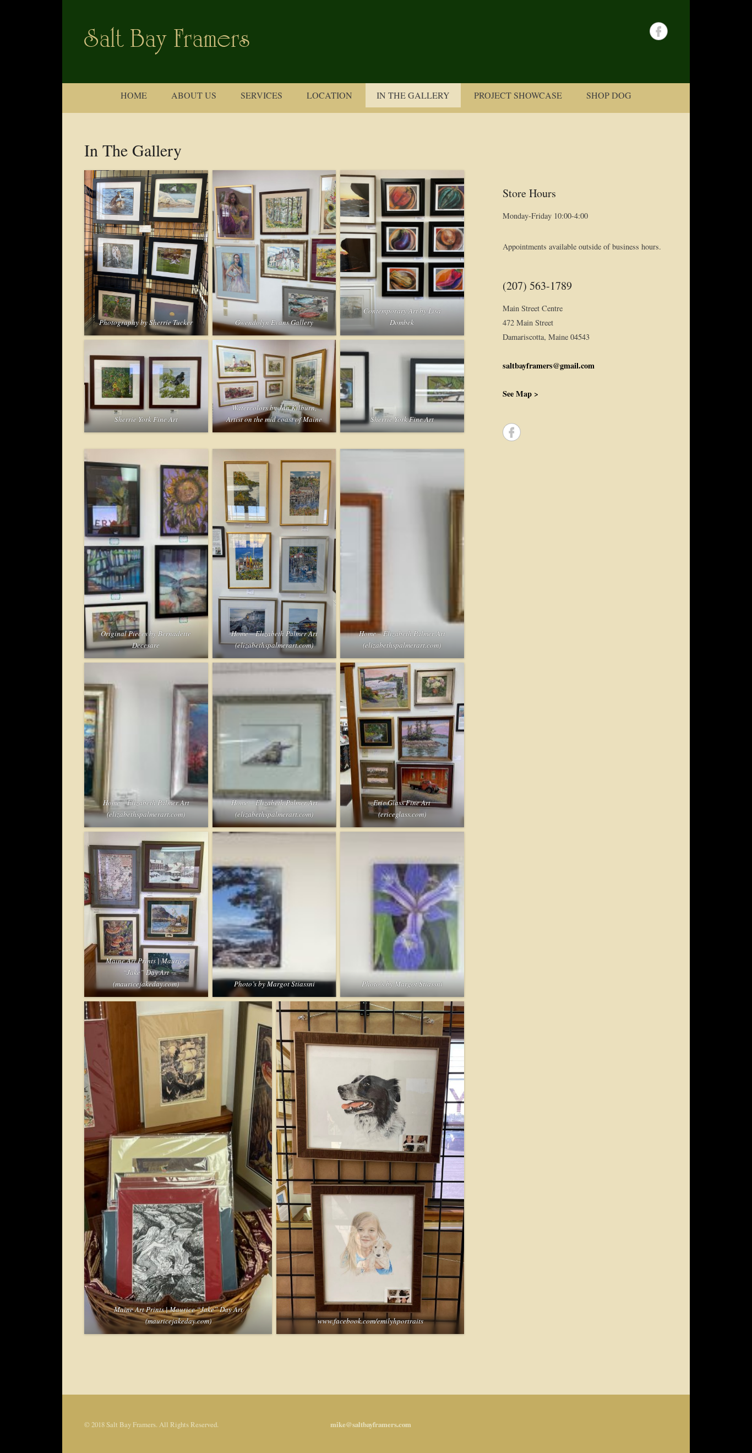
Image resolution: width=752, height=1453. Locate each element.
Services (261, 95)
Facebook (659, 31)
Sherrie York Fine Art (146, 419)
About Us (193, 95)
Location (329, 95)
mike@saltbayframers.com (370, 1424)
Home (134, 95)
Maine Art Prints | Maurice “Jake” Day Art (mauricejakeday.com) (146, 972)
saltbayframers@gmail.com (549, 365)
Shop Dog (608, 95)
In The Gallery (413, 95)
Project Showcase (518, 95)
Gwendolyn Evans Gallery (274, 322)
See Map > (520, 393)
